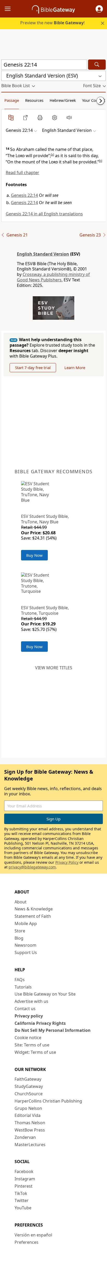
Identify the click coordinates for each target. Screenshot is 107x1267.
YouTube (23, 1208)
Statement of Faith (33, 916)
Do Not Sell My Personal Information (53, 1030)
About (20, 902)
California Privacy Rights (40, 1023)
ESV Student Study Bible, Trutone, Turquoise (45, 610)
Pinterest (23, 1186)
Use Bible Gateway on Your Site (45, 994)
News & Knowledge (34, 909)
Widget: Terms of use (35, 1052)
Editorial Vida (28, 1115)
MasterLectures (30, 1144)
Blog (19, 938)
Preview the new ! (52, 23)
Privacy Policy (66, 862)
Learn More (74, 367)
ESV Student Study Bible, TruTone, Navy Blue (45, 519)
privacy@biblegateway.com (32, 867)
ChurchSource (29, 1094)
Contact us (25, 1008)
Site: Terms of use (32, 1045)
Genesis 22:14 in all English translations (44, 214)
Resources (34, 100)
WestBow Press (30, 1130)
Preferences (26, 1242)
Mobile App (26, 923)
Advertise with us (31, 1001)
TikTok (21, 1193)
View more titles (53, 668)
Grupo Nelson (28, 1108)
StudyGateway (29, 1086)
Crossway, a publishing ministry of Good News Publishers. (53, 277)
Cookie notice (28, 1037)
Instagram (25, 1179)
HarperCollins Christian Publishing (48, 1101)
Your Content (93, 100)
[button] (99, 9)
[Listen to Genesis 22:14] (69, 117)
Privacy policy (29, 1016)
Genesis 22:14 (24, 195)
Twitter (22, 1200)
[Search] (97, 65)
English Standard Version (43, 254)
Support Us (26, 952)
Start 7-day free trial (33, 367)
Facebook (24, 1171)
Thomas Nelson (30, 1123)
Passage (11, 100)
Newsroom (25, 945)
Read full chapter (22, 172)
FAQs (20, 979)
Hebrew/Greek (63, 100)
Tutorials (23, 987)
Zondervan (25, 1137)
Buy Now (34, 555)
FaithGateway (28, 1079)
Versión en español (33, 1235)
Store (20, 931)
